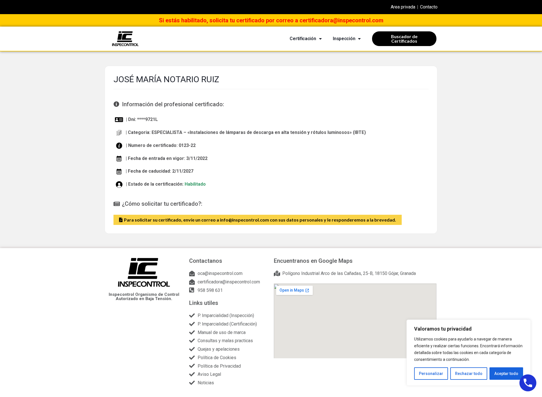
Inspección (344, 38)
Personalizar (431, 373)
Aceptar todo (506, 373)
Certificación (303, 38)
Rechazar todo (468, 373)
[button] (257, 220)
